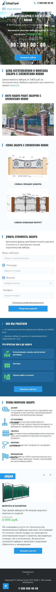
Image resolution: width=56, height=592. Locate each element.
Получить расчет (28, 308)
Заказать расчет (28, 551)
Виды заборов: (10, 252)
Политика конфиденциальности (28, 302)
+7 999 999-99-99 (45, 2)
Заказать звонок (28, 389)
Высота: (10, 277)
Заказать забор (28, 57)
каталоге (14, 85)
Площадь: (11, 265)
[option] (28, 119)
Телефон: (8, 290)
